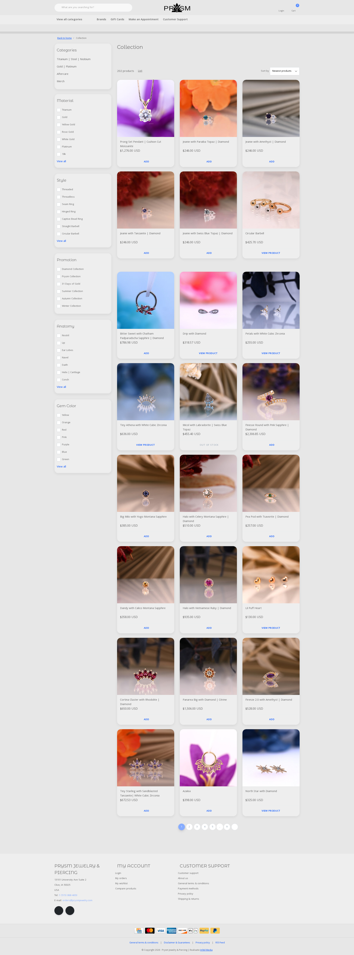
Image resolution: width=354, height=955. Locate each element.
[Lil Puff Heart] (271, 574)
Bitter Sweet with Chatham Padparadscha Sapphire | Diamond (142, 336)
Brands (101, 19)
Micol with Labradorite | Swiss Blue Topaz (205, 427)
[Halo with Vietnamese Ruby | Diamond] (208, 574)
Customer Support (175, 19)
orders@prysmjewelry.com (77, 901)
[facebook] (58, 910)
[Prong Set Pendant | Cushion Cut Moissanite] (145, 108)
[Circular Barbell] (271, 200)
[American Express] (171, 931)
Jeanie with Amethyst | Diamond (265, 142)
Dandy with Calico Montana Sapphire (143, 608)
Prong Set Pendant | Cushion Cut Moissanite (140, 144)
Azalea (187, 791)
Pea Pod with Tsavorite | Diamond (267, 517)
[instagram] (69, 910)
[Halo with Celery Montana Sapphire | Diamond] (208, 483)
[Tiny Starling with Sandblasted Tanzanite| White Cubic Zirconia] (145, 757)
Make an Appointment (144, 19)
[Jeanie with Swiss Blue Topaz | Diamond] (208, 200)
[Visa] (160, 931)
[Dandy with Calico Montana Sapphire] (145, 574)
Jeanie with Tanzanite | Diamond (140, 234)
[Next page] (234, 827)
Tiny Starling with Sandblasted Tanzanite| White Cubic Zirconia (139, 793)
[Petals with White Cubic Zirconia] (271, 300)
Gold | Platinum (67, 67)
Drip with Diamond (194, 334)
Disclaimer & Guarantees (177, 943)
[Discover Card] (182, 931)
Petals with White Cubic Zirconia (265, 334)
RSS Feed (220, 943)
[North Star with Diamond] (271, 757)
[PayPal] (204, 931)
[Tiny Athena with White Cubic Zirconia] (145, 391)
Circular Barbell (254, 234)
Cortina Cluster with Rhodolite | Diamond (139, 702)
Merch (61, 81)
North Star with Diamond (261, 791)
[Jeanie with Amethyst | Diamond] (271, 108)
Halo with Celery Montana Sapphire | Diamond (206, 519)
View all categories (69, 19)
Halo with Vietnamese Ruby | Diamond (207, 608)
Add (146, 162)
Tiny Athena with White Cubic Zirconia (143, 425)
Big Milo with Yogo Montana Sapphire (143, 517)
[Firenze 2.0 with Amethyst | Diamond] (271, 666)
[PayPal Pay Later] (215, 931)
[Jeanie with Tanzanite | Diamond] (145, 200)
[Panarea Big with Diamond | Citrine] (208, 666)
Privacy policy (203, 943)
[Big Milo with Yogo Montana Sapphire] (145, 483)
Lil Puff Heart (253, 608)
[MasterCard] (150, 931)
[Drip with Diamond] (208, 300)
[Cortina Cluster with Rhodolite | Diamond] (145, 666)
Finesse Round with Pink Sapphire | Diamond (267, 427)
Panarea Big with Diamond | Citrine (205, 700)
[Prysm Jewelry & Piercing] (177, 7)
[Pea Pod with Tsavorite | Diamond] (271, 483)
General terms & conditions (143, 943)
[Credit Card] (139, 931)
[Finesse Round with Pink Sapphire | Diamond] (271, 391)
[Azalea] (208, 757)
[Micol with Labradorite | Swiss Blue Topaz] (208, 391)
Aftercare (62, 74)
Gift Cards (117, 19)
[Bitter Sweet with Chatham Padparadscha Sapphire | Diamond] (145, 300)
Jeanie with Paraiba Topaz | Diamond (206, 142)
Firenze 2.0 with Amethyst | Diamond (268, 700)
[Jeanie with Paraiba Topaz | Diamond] (208, 108)
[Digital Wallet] (193, 931)
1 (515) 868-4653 (68, 895)
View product (271, 253)
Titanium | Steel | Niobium (74, 59)
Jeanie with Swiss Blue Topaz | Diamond (207, 234)
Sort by (265, 71)
